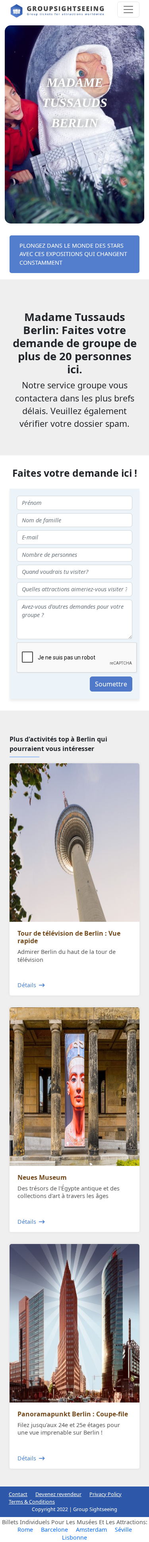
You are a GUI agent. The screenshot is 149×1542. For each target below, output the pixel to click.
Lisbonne (74, 1537)
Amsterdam (91, 1529)
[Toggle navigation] (128, 9)
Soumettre (111, 684)
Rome (25, 1529)
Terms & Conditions (32, 1501)
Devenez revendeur (58, 1494)
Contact (18, 1494)
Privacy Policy (105, 1494)
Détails (26, 985)
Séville (123, 1529)
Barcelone (54, 1529)
